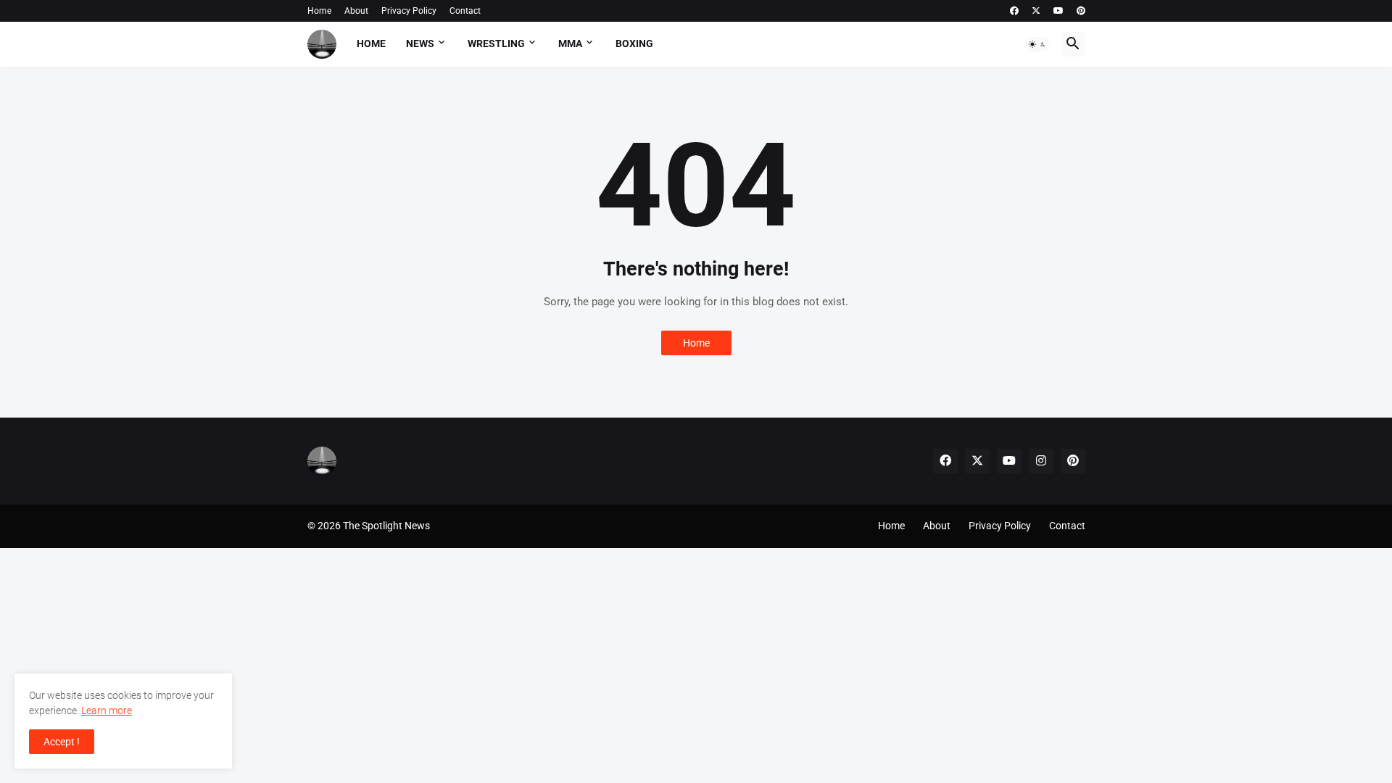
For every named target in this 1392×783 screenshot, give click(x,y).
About (356, 11)
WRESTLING (496, 43)
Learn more (106, 710)
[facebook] (1014, 11)
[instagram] (1041, 461)
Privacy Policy (408, 11)
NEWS (420, 43)
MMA (570, 43)
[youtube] (1058, 11)
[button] (1037, 44)
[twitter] (1036, 11)
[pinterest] (1081, 11)
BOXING (634, 43)
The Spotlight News (386, 525)
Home (319, 11)
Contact (465, 11)
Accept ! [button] (62, 741)
